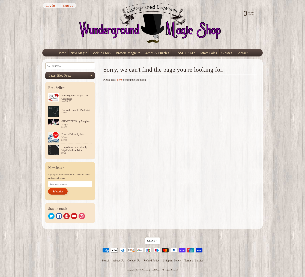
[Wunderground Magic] (153, 24)
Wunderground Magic (151, 270)
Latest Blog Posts (72, 76)
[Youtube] (74, 216)
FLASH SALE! (184, 53)
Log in (50, 5)
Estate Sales (208, 53)
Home (61, 53)
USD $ (151, 240)
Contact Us (133, 260)
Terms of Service (193, 260)
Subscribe (57, 191)
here (119, 79)
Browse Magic (128, 53)
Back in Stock (101, 53)
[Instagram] (82, 216)
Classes (226, 53)
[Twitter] (51, 216)
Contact (242, 53)
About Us (118, 260)
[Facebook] (59, 216)
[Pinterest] (66, 216)
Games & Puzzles (156, 53)
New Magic (78, 53)
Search (105, 260)
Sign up (67, 5)
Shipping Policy (172, 260)
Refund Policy (151, 260)
